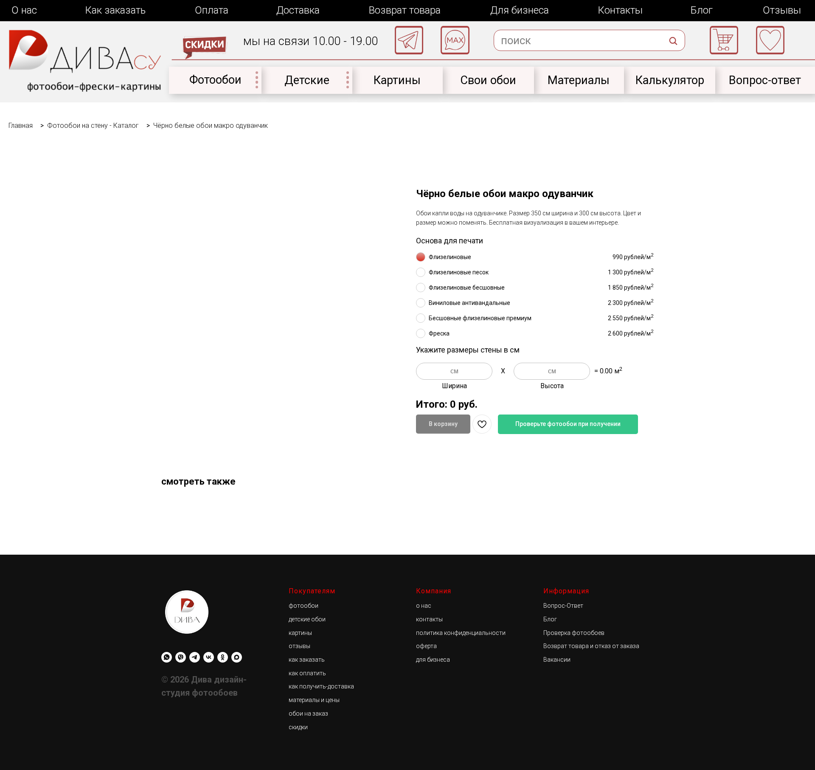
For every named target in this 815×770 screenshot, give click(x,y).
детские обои (307, 619)
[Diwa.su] (194, 657)
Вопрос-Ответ (563, 605)
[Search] (673, 57)
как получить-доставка (321, 686)
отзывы (299, 646)
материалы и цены (314, 700)
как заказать (307, 659)
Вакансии (556, 659)
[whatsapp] (166, 657)
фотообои (303, 605)
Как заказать (115, 10)
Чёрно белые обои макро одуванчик (210, 125)
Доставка (298, 10)
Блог (702, 10)
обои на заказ (308, 713)
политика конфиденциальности (461, 632)
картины (300, 632)
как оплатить (307, 673)
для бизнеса (433, 659)
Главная (20, 125)
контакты (429, 619)
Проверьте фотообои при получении (568, 423)
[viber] (180, 657)
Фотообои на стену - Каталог (93, 125)
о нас (423, 605)
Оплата (211, 10)
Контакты (620, 10)
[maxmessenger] (236, 657)
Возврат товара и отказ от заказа (591, 646)
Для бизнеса (519, 10)
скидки (298, 727)
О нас (24, 10)
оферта (426, 646)
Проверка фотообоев (573, 632)
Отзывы (782, 10)
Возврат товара (405, 10)
